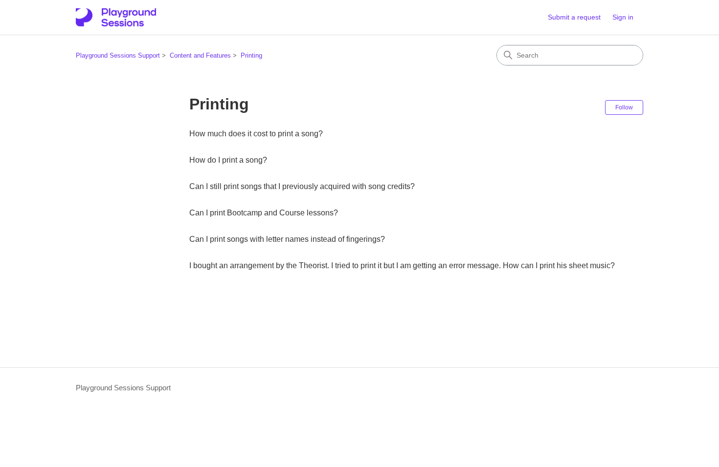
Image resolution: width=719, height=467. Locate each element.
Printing (251, 55)
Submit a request (574, 17)
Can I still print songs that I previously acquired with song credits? (302, 186)
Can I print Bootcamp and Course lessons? (263, 213)
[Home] (116, 17)
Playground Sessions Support (118, 55)
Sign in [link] (622, 17)
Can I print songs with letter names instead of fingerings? (287, 239)
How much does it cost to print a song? (256, 133)
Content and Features (200, 55)
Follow (624, 107)
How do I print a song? (228, 160)
